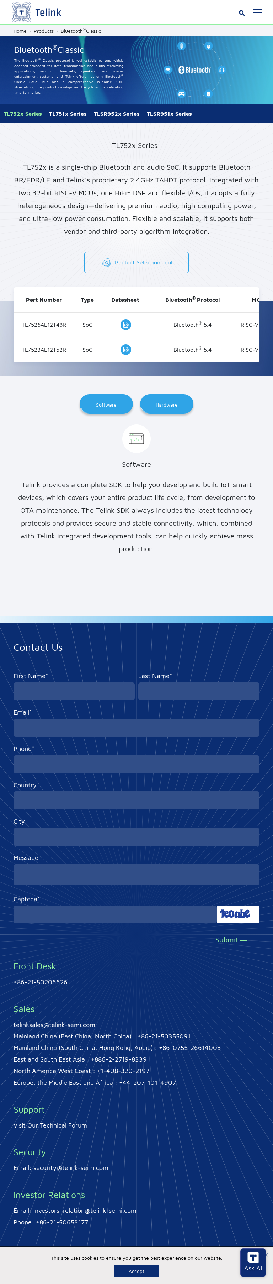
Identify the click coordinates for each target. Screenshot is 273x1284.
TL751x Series (68, 113)
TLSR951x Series (169, 113)
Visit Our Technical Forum (50, 1125)
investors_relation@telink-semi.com (84, 1210)
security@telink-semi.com (70, 1167)
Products (44, 31)
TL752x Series (23, 113)
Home (20, 31)
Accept (136, 1271)
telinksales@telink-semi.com (54, 1024)
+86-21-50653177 (62, 1222)
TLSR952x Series (117, 113)
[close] (266, 1256)
